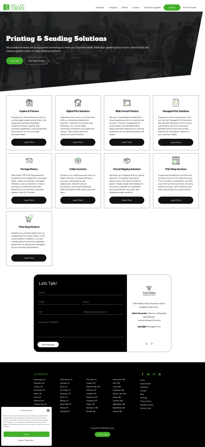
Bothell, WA (90, 411)
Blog (142, 394)
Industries (144, 387)
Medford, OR (91, 390)
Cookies (20, 440)
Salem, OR (90, 404)
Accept (26, 434)
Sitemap (143, 397)
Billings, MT (64, 400)
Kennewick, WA (119, 379)
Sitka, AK (37, 397)
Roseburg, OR (91, 400)
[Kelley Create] (14, 7)
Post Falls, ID (65, 390)
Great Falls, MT (66, 404)
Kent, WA (116, 383)
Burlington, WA (92, 408)
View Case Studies (36, 60)
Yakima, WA (117, 411)
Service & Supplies (152, 7)
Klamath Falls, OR (93, 386)
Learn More (29, 142)
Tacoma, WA (118, 400)
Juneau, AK (38, 386)
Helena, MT (64, 408)
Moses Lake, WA (119, 393)
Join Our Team (102, 434)
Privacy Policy (29, 440)
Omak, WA (117, 397)
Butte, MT (64, 397)
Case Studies (145, 383)
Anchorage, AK (39, 379)
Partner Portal (189, 7)
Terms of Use (145, 408)
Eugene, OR (91, 383)
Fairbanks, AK (39, 383)
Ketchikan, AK (39, 390)
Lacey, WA (117, 386)
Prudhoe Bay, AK (40, 404)
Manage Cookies (146, 405)
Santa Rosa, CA (66, 379)
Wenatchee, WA (119, 408)
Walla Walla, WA (119, 404)
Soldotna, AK (39, 400)
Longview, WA (118, 390)
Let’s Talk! (14, 60)
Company (113, 7)
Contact (172, 7)
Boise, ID (63, 386)
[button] (48, 410)
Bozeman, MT (65, 393)
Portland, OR (91, 393)
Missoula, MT (91, 379)
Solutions (100, 7)
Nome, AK (38, 393)
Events (125, 7)
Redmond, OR (91, 397)
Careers (136, 7)
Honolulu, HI (65, 383)
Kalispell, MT (65, 411)
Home (142, 380)
